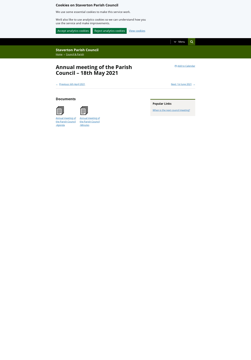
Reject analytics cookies (109, 31)
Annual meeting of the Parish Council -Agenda (66, 122)
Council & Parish (75, 54)
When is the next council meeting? (171, 110)
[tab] (179, 41)
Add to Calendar (186, 66)
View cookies (137, 30)
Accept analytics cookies (73, 31)
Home (59, 54)
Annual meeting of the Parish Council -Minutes (90, 122)
